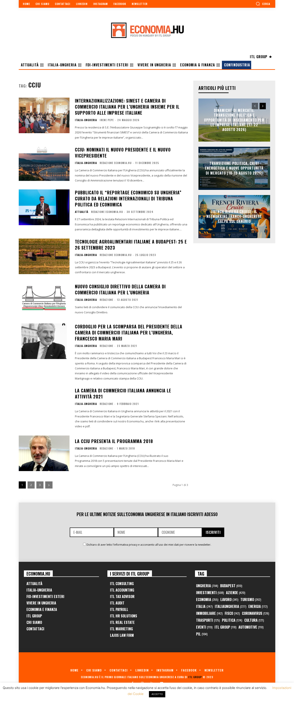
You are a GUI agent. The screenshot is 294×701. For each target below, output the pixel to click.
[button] (263, 4)
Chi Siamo (34, 622)
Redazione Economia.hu (116, 163)
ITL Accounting (122, 590)
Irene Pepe (107, 120)
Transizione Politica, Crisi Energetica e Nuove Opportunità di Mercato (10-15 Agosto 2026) (234, 168)
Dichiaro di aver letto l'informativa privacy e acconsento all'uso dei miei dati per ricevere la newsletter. (149, 544)
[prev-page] (255, 106)
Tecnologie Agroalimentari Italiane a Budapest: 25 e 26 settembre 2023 (131, 244)
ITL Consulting (122, 583)
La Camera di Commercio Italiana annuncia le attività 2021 (123, 393)
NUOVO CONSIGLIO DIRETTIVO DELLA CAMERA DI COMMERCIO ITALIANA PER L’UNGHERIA (120, 289)
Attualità (81, 212)
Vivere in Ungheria (41, 603)
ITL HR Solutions (123, 615)
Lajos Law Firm (122, 635)
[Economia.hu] (147, 30)
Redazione (106, 299)
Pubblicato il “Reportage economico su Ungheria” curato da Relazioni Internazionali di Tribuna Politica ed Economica (128, 198)
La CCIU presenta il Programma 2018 (114, 441)
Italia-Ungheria (86, 120)
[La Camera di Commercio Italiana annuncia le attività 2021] (44, 405)
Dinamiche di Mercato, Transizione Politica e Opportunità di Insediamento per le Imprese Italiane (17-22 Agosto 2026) (234, 120)
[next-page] (49, 485)
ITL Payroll (119, 609)
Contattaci (35, 628)
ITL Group (34, 615)
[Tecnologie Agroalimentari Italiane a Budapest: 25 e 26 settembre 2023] (44, 256)
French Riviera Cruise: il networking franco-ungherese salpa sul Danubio (234, 216)
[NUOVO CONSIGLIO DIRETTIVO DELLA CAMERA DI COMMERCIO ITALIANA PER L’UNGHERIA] (44, 299)
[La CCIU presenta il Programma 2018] (44, 453)
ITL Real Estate (122, 622)
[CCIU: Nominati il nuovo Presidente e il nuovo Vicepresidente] (44, 164)
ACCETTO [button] (157, 694)
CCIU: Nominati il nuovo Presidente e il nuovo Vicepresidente (123, 152)
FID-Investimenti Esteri (45, 596)
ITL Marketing (121, 628)
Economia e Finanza (41, 609)
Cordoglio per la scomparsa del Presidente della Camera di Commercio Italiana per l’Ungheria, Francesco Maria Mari (128, 332)
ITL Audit (117, 603)
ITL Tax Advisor (122, 596)
